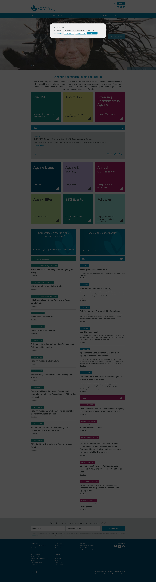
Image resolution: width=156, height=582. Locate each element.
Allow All (92, 33)
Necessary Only (81, 33)
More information (58, 33)
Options (69, 33)
